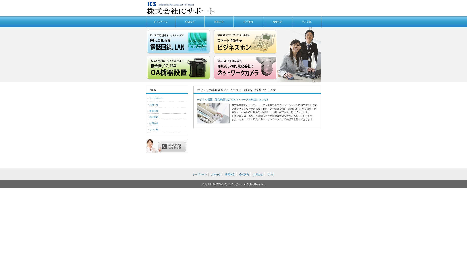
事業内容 (219, 21)
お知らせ (189, 21)
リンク (271, 174)
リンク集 (306, 21)
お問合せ (277, 21)
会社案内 (248, 21)
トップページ (160, 21)
